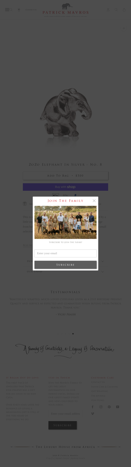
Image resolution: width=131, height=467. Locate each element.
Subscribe (65, 264)
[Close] (94, 200)
